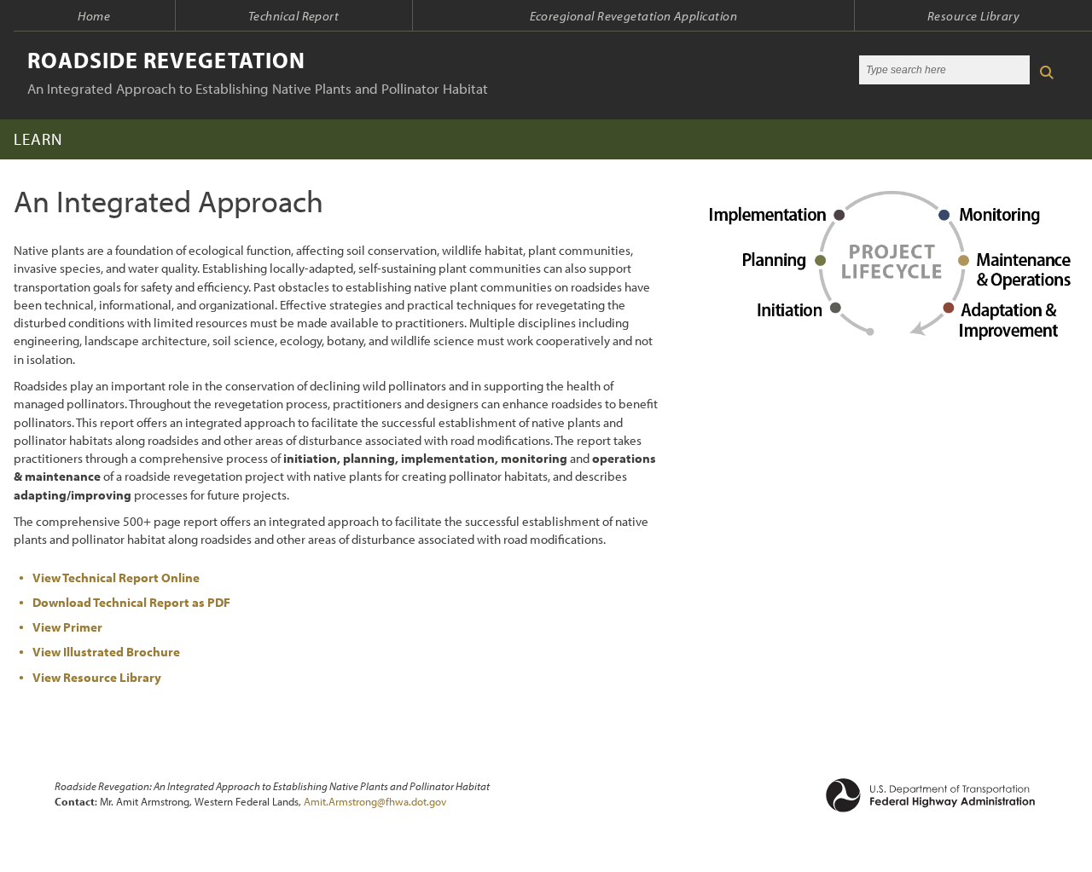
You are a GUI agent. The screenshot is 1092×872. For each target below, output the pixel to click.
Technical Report (293, 16)
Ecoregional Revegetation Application (633, 16)
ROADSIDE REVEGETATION (166, 60)
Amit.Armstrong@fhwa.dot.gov (375, 801)
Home (94, 16)
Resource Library (973, 16)
